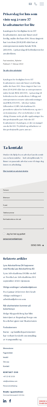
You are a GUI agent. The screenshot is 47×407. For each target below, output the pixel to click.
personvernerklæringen (12, 238)
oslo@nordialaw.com (10, 381)
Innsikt (5, 357)
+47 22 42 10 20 (9, 377)
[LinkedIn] (4, 401)
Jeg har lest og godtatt (14, 236)
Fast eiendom (8, 61)
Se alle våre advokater (12, 70)
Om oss (6, 362)
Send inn (36, 246)
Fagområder (8, 353)
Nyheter (18, 61)
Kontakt (6, 366)
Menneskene (8, 348)
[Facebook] (10, 401)
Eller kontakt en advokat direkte (15, 171)
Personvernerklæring (10, 386)
